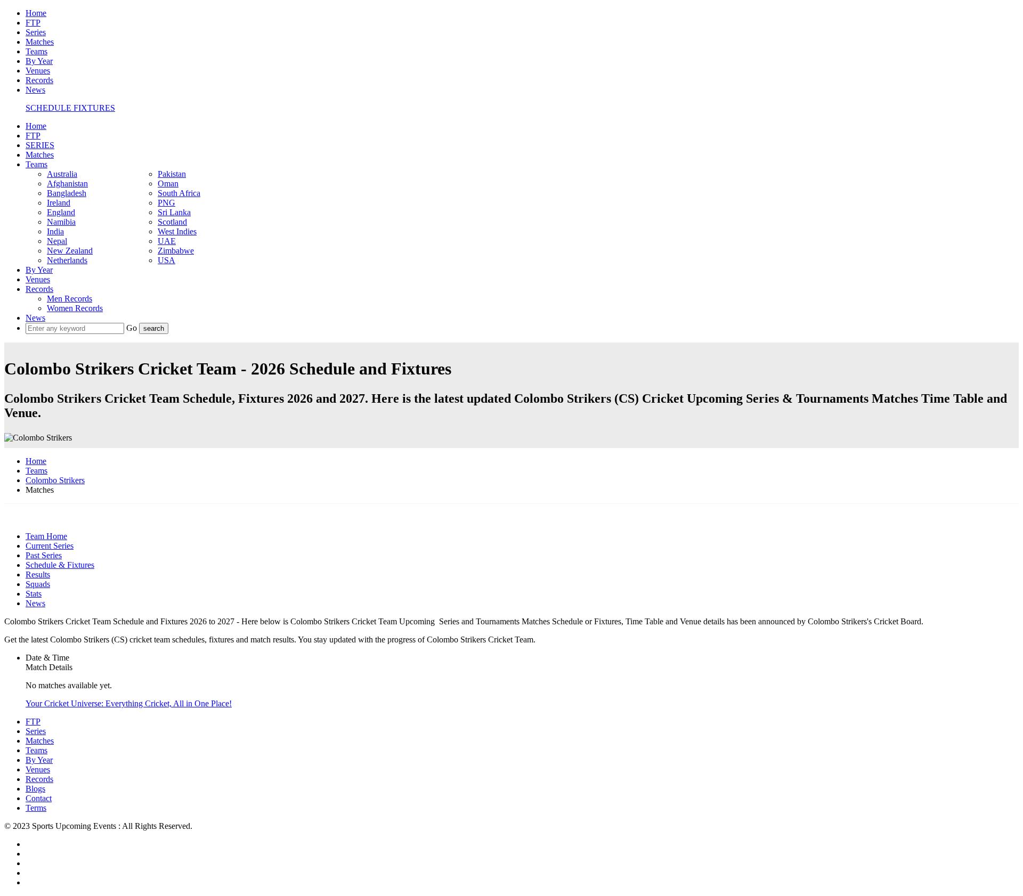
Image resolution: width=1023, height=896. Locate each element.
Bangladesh (66, 193)
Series (36, 32)
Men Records (69, 298)
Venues (38, 70)
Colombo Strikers (55, 480)
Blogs (35, 788)
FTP (33, 22)
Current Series (50, 545)
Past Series (44, 555)
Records (39, 80)
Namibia (61, 221)
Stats (34, 593)
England (61, 212)
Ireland (58, 202)
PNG (166, 202)
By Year (39, 61)
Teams (36, 51)
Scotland (172, 221)
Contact (39, 798)
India (55, 231)
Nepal (57, 241)
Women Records (75, 308)
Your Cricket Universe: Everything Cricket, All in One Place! (129, 703)
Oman (168, 183)
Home (36, 13)
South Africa (179, 193)
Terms (36, 807)
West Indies (177, 231)
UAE (167, 241)
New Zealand (70, 250)
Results (38, 574)
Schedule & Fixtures (60, 564)
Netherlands (67, 260)
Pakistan (172, 173)
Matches (40, 41)
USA (166, 260)
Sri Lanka (174, 212)
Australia (62, 173)
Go (132, 327)
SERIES (40, 145)
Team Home (46, 536)
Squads (38, 584)
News (35, 89)
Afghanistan (67, 183)
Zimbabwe (176, 250)
